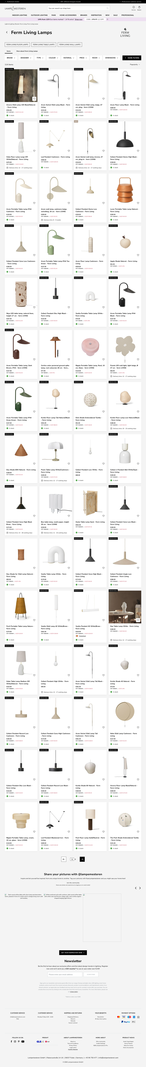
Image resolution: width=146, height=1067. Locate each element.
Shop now (78, 19)
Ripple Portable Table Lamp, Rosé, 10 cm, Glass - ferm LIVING (90, 366)
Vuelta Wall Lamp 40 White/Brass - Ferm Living (55, 627)
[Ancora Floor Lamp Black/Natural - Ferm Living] (125, 774)
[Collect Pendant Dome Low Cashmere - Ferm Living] (90, 198)
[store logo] (15, 8)
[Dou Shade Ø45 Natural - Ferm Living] (21, 458)
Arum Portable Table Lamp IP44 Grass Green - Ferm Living (18, 419)
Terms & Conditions (73, 1043)
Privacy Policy (73, 1045)
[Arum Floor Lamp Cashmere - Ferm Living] (90, 250)
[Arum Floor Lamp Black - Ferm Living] (125, 93)
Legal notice (73, 1047)
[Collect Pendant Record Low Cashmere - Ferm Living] (21, 722)
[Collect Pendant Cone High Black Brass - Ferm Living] (21, 510)
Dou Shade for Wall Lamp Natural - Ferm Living (20, 575)
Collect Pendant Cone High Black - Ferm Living (89, 575)
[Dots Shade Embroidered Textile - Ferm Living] (90, 406)
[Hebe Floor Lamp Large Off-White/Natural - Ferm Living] (21, 145)
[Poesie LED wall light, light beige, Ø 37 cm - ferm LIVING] (125, 354)
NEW (107, 15)
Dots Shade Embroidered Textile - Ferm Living (89, 419)
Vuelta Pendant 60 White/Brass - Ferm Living (88, 627)
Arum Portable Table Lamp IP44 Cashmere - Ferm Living (18, 210)
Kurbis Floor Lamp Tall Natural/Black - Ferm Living (55, 419)
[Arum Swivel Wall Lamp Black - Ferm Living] (55, 93)
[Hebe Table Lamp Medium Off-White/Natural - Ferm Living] (21, 670)
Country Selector (73, 1049)
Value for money (128, 1045)
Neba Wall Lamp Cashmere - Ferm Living (123, 734)
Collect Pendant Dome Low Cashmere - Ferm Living (86, 210)
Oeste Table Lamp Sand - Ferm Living (90, 522)
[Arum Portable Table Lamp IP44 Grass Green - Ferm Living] (21, 406)
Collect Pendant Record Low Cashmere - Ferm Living (17, 734)
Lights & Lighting (9, 24)
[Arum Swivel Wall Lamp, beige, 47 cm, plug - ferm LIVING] (90, 93)
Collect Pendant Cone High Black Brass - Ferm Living (19, 523)
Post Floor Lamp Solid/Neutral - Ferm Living (90, 839)
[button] (34, 99)
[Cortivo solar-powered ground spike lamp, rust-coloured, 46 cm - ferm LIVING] (55, 354)
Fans (54, 15)
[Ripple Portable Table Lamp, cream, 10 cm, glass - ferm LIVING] (21, 826)
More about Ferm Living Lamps (27, 51)
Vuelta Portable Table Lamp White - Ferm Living (90, 314)
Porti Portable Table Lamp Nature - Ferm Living (20, 627)
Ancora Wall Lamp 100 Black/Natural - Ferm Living (20, 106)
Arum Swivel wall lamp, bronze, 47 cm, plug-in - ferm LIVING (89, 158)
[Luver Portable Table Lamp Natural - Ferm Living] (125, 198)
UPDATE (95, 19)
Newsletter (100, 1017)
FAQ (17, 1019)
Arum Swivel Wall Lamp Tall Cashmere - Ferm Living (87, 734)
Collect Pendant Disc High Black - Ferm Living (54, 314)
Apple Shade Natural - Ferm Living (123, 261)
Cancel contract (73, 1023)
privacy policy (74, 991)
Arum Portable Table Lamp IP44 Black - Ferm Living (122, 314)
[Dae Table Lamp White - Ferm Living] (125, 617)
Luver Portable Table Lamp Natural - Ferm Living (124, 210)
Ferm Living (23, 24)
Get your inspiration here (71, 953)
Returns (73, 1019)
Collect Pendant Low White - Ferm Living (89, 471)
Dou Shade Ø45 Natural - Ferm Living (21, 470)
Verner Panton (128, 1043)
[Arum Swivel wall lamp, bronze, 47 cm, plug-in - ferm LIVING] (90, 145)
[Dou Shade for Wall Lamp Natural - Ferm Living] (21, 563)
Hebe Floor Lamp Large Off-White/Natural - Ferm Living (17, 158)
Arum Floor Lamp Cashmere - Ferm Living (89, 262)
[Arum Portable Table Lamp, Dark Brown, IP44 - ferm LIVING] (21, 354)
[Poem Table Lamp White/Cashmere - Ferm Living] (55, 458)
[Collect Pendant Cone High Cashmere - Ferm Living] (55, 722)
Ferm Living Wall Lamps (69, 44)
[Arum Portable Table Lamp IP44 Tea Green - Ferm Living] (55, 250)
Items (9, 51)
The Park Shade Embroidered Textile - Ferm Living (124, 839)
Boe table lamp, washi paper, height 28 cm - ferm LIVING (55, 523)
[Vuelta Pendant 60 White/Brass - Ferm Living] (90, 617)
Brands (17, 24)
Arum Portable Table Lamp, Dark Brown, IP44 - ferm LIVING (19, 366)
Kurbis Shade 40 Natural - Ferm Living (122, 682)
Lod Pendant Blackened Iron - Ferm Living (55, 839)
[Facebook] (11, 1041)
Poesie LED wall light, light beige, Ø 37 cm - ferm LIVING (124, 366)
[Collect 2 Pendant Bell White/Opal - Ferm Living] (125, 458)
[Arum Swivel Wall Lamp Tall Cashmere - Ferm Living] (90, 722)
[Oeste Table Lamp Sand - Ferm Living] (90, 510)
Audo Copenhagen (128, 1041)
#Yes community (100, 1041)
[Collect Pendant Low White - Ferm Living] (90, 458)
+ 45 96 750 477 (91, 1058)
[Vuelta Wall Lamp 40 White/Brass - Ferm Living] (55, 617)
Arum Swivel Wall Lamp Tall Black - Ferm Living (89, 682)
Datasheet (82, 636)
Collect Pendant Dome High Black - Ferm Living (124, 158)
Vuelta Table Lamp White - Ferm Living (53, 575)
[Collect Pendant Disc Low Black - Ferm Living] (21, 774)
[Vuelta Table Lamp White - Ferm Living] (55, 563)
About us (72, 1041)
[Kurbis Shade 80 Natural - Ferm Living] (90, 774)
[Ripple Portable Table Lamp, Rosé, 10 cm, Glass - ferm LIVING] (90, 354)
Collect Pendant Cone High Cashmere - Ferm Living (55, 734)
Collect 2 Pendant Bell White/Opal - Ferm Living (124, 471)
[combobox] (78, 8)
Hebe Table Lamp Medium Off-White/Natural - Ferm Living (18, 682)
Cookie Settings (100, 1043)
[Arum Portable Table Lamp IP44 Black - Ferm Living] (125, 302)
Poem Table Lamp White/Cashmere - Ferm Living (55, 471)
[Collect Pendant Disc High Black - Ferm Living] (55, 302)
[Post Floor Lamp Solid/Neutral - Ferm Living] (90, 826)
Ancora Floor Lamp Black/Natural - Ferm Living (123, 786)
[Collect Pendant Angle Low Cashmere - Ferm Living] (125, 563)
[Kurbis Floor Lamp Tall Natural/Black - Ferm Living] (55, 406)
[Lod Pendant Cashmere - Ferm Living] (55, 145)
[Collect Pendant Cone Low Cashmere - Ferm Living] (21, 250)
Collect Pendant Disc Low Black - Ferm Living (19, 786)
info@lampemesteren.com (17, 1017)
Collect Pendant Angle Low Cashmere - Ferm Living (120, 575)
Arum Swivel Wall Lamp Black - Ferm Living (55, 106)
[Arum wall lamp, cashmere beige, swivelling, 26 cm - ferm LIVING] (55, 198)
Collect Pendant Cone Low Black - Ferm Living (123, 523)
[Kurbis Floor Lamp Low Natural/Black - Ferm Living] (125, 406)
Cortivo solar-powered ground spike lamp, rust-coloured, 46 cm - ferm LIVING (55, 366)
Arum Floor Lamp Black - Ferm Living (124, 105)
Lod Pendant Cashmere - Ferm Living (55, 157)
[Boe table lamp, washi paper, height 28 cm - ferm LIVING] (55, 510)
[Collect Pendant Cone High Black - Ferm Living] (90, 563)
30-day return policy (100, 1019)
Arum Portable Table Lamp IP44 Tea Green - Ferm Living (55, 262)
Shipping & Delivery (73, 1017)
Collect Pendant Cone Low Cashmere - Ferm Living (20, 262)
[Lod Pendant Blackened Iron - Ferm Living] (55, 826)
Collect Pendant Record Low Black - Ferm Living (55, 786)
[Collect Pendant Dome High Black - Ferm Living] (125, 145)
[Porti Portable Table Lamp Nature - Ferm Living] (21, 617)
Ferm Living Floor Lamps (17, 44)
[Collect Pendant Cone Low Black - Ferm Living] (125, 510)
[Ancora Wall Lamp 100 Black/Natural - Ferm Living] (21, 93)
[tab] (11, 57)
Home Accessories (128, 1047)
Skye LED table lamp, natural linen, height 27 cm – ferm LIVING (20, 314)
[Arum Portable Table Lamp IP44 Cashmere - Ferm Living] (21, 198)
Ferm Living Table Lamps (43, 44)
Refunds (73, 1021)
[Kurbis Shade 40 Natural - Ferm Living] (125, 670)
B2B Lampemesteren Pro (101, 1045)
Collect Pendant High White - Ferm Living (55, 682)
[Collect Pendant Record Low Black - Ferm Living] (55, 774)
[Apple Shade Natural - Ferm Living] (125, 250)
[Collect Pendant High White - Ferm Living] (55, 670)
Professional (127, 15)
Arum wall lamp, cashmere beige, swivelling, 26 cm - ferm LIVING (54, 210)
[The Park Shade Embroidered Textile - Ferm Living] (125, 826)
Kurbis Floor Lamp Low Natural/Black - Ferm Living (124, 419)
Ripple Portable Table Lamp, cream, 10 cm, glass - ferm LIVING (20, 839)
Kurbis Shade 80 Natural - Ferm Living (88, 786)
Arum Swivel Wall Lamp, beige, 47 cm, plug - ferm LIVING (89, 106)
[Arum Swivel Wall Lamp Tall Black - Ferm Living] (90, 670)
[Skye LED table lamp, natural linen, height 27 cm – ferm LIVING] (21, 302)
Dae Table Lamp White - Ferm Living (124, 626)
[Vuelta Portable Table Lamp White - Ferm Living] (90, 302)
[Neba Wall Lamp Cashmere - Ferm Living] (125, 722)
